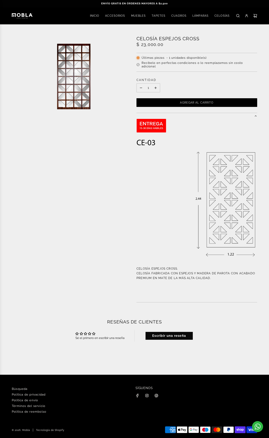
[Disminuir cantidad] (141, 88)
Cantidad (146, 80)
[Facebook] (137, 395)
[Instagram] (147, 395)
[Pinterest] (156, 395)
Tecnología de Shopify (50, 430)
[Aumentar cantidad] (155, 88)
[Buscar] (238, 15)
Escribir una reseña (169, 336)
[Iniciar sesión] (246, 15)
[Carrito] (255, 15)
